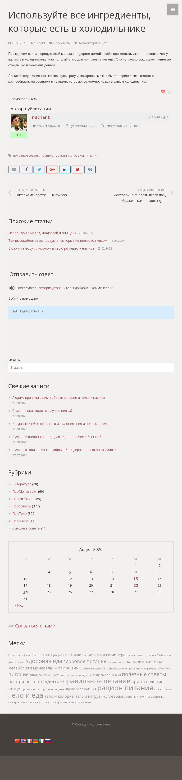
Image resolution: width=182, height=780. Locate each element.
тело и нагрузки (90, 696)
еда (160, 655)
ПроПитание (22, 499)
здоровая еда (44, 661)
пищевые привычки (107, 675)
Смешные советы (26, 528)
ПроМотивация (24, 491)
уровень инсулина (137, 696)
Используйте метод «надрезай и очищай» (42, 233)
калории (136, 661)
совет (158, 689)
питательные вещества (76, 675)
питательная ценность (44, 675)
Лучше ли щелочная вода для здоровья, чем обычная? (56, 436)
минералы (43, 668)
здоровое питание (84, 661)
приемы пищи (31, 689)
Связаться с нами (35, 625)
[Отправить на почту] (14, 170)
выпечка (137, 655)
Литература (21, 484)
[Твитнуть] (39, 170)
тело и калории (59, 696)
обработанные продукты (123, 668)
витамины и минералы (108, 654)
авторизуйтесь (50, 288)
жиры (21, 662)
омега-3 (165, 668)
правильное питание (57, 155)
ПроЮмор (20, 521)
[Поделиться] (26, 170)
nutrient (39, 43)
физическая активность (38, 702)
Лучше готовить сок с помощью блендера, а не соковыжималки (64, 449)
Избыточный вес (19, 655)
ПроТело (19, 513)
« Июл (19, 605)
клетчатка (154, 661)
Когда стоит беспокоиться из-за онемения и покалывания (59, 423)
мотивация (66, 668)
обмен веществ (92, 668)
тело (167, 689)
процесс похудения (81, 689)
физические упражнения (74, 702)
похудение (49, 681)
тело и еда (25, 695)
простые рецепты (53, 689)
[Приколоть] (77, 170)
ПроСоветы (61, 43)
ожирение (149, 668)
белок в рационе (53, 655)
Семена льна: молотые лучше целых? (42, 410)
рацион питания (86, 155)
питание (18, 674)
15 (135, 578)
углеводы (114, 696)
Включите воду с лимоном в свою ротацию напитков (51, 248)
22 (135, 585)
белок (36, 655)
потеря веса (21, 681)
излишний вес (116, 662)
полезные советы (26, 155)
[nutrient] (19, 122)
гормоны (150, 655)
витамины (76, 654)
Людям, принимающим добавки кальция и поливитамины (58, 397)
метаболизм (20, 668)
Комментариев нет (92, 43)
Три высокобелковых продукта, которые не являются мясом (57, 240)
